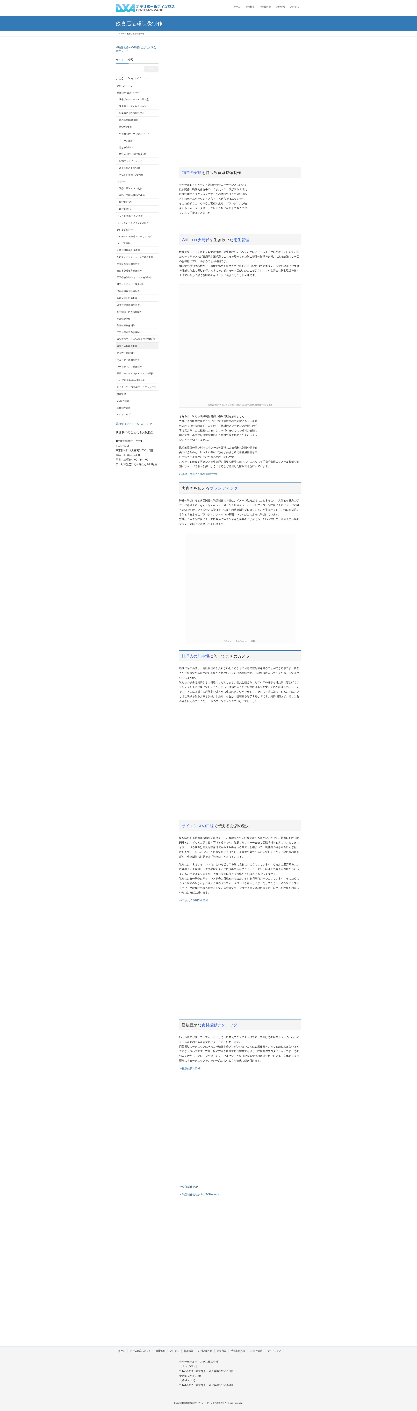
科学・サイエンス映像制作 (130, 284)
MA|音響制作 (125, 126)
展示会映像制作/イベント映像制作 (134, 277)
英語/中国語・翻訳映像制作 (133, 154)
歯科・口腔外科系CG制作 (132, 195)
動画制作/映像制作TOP (128, 92)
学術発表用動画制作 (127, 298)
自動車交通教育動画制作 (129, 270)
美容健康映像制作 (126, 325)
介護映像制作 (123, 318)
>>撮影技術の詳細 (189, 1068)
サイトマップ (123, 414)
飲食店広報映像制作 (127, 346)
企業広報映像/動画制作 (128, 250)
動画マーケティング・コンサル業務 (135, 373)
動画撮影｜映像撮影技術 (131, 113)
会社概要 (160, 1350)
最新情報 (121, 394)
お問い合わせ (205, 1350)
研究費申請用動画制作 (128, 305)
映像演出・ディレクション (132, 106)
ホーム (121, 1350)
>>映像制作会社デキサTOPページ (199, 1194)
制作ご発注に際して (140, 1350)
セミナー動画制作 (126, 352)
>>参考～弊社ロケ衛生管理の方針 (199, 474)
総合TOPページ (125, 85)
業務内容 (221, 1350)
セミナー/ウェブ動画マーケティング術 (136, 387)
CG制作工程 (125, 202)
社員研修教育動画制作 (128, 263)
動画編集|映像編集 (128, 120)
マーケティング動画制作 (129, 366)
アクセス (174, 1350)
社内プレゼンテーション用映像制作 (135, 257)
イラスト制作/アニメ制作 (130, 216)
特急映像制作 (126, 147)
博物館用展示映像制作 (128, 291)
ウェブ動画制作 (125, 243)
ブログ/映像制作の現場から (131, 380)
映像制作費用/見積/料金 (131, 174)
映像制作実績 (123, 407)
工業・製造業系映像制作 (129, 332)
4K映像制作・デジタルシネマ (134, 133)
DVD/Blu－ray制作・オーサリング (134, 236)
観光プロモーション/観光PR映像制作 (136, 339)
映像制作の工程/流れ (129, 168)
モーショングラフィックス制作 (133, 222)
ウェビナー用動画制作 (128, 359)
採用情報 (188, 1350)
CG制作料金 (125, 209)
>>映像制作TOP (188, 1186)
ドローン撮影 (126, 140)
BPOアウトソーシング (130, 161)
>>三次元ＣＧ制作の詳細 (193, 900)
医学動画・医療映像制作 (129, 311)
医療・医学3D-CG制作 (130, 188)
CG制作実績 (123, 400)
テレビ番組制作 (125, 229)
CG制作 (121, 181)
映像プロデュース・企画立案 (134, 99)
